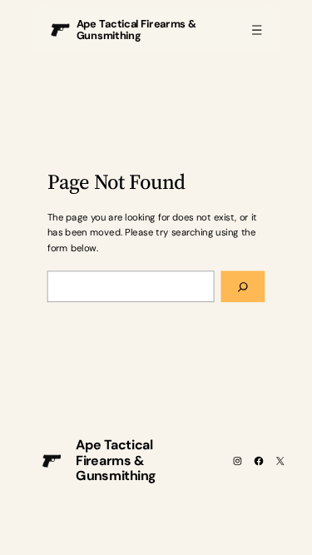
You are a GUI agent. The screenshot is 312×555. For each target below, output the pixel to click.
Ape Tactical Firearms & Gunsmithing (137, 30)
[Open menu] (257, 29)
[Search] (243, 287)
